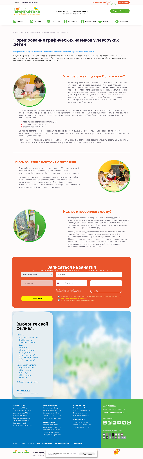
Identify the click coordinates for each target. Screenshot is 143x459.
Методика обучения (62, 11)
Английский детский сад (21, 420)
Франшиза (123, 3)
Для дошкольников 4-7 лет (22, 410)
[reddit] (121, 434)
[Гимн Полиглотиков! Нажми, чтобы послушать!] (108, 3)
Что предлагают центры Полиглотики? (27, 52)
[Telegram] (124, 437)
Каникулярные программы (22, 425)
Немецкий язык (49, 422)
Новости (83, 14)
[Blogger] (116, 434)
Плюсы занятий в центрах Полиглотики (57, 52)
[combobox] (58, 283)
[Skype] (121, 437)
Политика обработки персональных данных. (74, 298)
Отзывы (76, 14)
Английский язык (19, 405)
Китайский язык (79, 420)
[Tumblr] (113, 437)
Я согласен (87, 454)
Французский (90, 21)
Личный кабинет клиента (113, 412)
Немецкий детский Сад (51, 432)
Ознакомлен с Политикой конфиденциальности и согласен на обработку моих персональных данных (91, 297)
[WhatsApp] (119, 437)
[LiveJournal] (107, 437)
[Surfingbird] (110, 437)
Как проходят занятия (79, 11)
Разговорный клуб (19, 423)
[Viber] (116, 437)
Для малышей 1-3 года (21, 408)
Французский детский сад (52, 415)
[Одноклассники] (107, 434)
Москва (16, 3)
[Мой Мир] (110, 434)
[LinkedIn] (104, 437)
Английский (72, 21)
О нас (59, 14)
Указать (95, 291)
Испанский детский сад (81, 415)
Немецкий (106, 21)
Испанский (123, 21)
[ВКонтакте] (104, 434)
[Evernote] (119, 434)
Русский (37, 21)
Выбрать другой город (28, 382)
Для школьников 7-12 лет (21, 413)
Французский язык (50, 405)
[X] (113, 434)
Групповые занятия (20, 415)
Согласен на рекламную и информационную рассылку (77, 300)
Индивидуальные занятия (22, 418)
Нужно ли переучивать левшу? (83, 52)
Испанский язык (79, 405)
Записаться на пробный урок (27, 393)
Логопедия (55, 21)
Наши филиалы (67, 14)
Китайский (21, 21)
